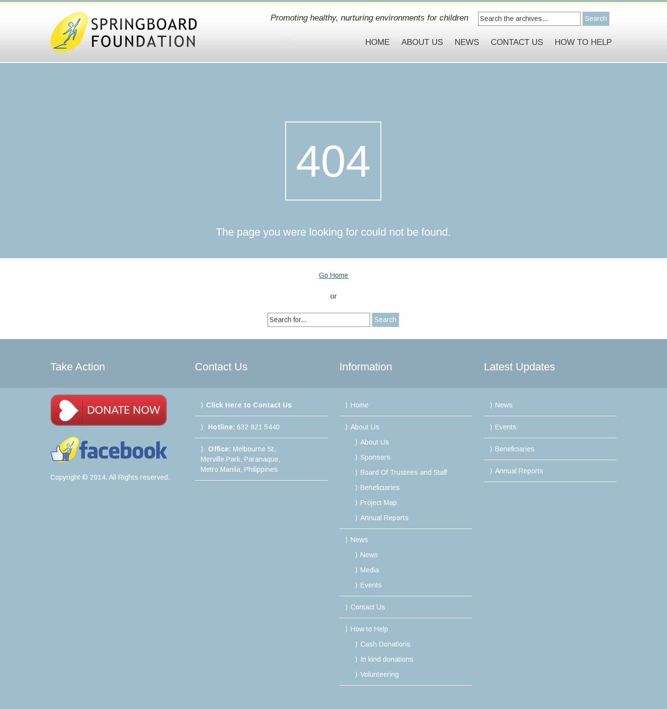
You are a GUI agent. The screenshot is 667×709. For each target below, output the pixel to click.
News (467, 42)
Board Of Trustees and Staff (403, 472)
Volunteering (379, 674)
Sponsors (375, 457)
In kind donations (387, 659)
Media (369, 570)
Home (377, 42)
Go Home (333, 275)
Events (371, 585)
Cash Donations (385, 644)
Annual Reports (384, 518)
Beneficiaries (380, 487)
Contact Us (517, 42)
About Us (422, 42)
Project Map (378, 502)
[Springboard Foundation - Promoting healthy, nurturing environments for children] (134, 32)
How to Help (583, 42)
